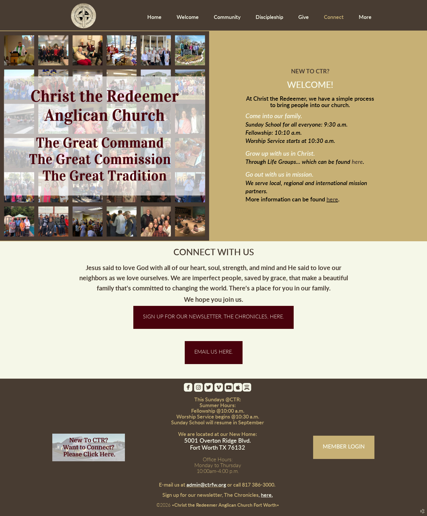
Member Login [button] (344, 447)
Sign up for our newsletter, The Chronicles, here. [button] (213, 317)
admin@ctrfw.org (206, 485)
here (357, 162)
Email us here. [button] (213, 352)
